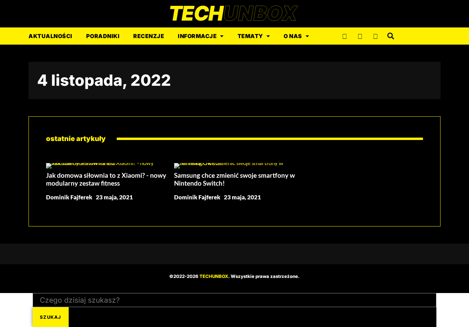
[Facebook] (344, 36)
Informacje (197, 36)
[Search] (391, 36)
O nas (293, 36)
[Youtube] (375, 36)
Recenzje (148, 36)
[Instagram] (360, 36)
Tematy (250, 36)
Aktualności (50, 36)
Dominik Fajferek (69, 197)
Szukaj (50, 317)
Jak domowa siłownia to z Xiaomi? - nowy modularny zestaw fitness (106, 179)
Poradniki (103, 36)
